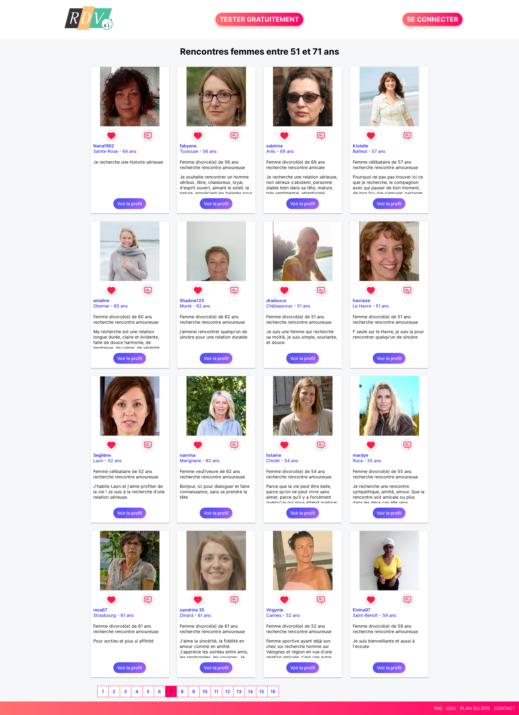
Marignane (190, 460)
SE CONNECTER (432, 19)
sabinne (274, 145)
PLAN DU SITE (475, 708)
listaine (273, 455)
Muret (186, 306)
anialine (101, 300)
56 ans (210, 151)
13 (239, 691)
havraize (361, 300)
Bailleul (360, 151)
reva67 (100, 610)
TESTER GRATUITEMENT (259, 19)
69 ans (287, 151)
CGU (451, 708)
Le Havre (362, 306)
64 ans (129, 151)
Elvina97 (361, 610)
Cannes (273, 615)
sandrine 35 (192, 610)
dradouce (276, 300)
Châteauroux (279, 306)
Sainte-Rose (105, 151)
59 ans (389, 615)
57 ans (378, 151)
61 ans (127, 615)
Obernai (101, 306)
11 (216, 691)
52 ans (115, 460)
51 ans (303, 306)
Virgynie (274, 610)
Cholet (273, 460)
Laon (98, 460)
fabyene (188, 145)
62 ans (203, 306)
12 (227, 691)
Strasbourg (104, 615)
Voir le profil (129, 203)
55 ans (374, 460)
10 (204, 691)
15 (261, 691)
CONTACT (504, 708)
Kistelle (360, 145)
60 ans (121, 306)
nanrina (187, 455)
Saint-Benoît (365, 615)
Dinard (186, 615)
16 (273, 691)
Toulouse (189, 151)
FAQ (438, 708)
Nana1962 (103, 145)
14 (250, 691)
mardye (360, 455)
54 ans (291, 460)
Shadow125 (192, 300)
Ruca (358, 460)
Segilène (102, 455)
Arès (270, 151)
